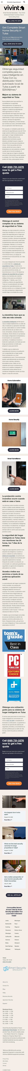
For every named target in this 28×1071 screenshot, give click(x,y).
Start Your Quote (14, 211)
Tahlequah (17, 949)
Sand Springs (9, 946)
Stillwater (7, 949)
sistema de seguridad (8, 556)
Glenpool (17, 943)
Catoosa (7, 939)
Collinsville (8, 936)
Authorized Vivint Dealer (10, 1030)
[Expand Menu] (16, 11)
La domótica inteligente (9, 322)
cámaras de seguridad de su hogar (12, 274)
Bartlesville (8, 924)
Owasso (17, 939)
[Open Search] (24, 2)
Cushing (7, 927)
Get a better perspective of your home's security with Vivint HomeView (13, 879)
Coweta (17, 933)
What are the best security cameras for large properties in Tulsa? (13, 846)
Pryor (16, 924)
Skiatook (17, 936)
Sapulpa (17, 946)
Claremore (8, 930)
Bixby (6, 943)
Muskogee (17, 920)
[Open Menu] (2, 2)
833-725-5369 (10, 720)
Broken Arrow (18, 930)
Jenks (7, 920)
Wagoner (17, 927)
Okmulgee (8, 933)
